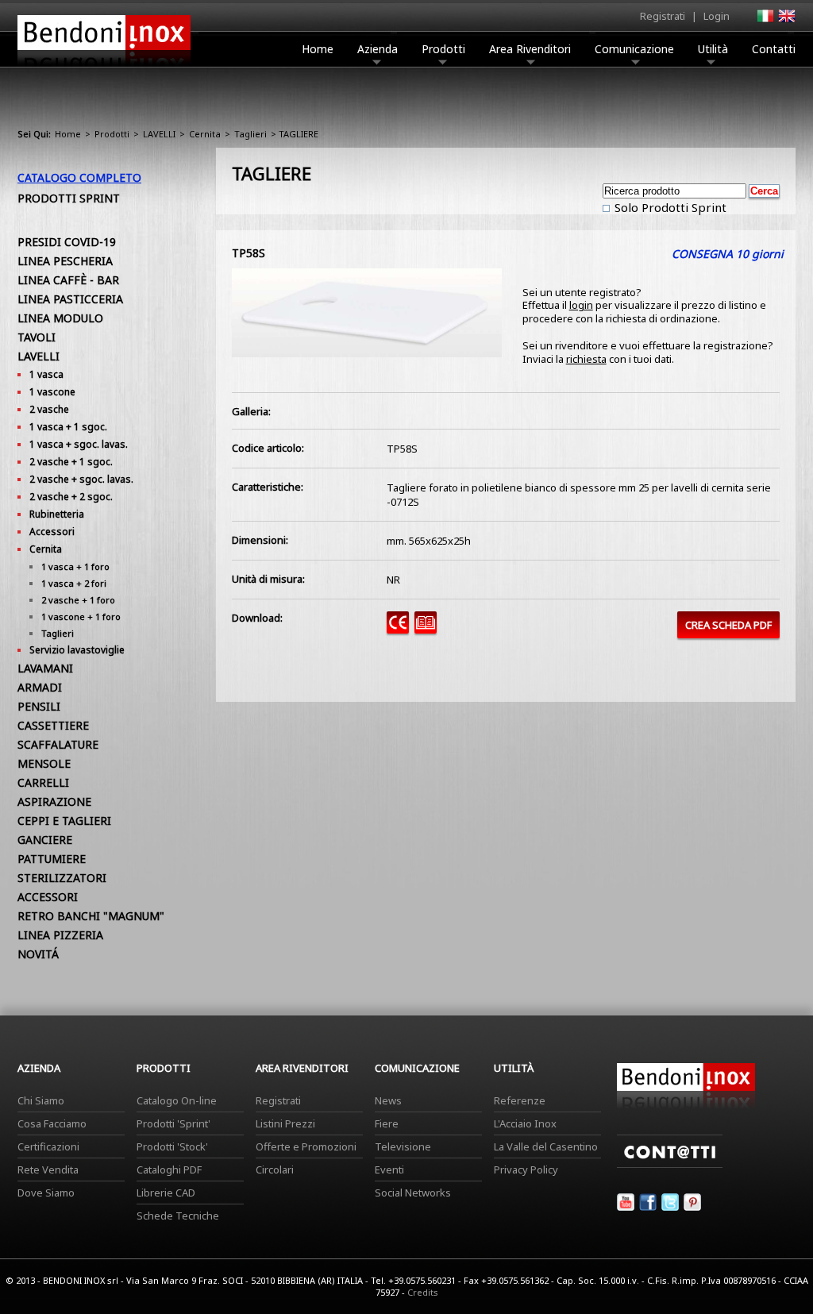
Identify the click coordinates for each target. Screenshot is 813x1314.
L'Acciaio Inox (525, 1123)
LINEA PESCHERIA (65, 260)
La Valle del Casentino (546, 1146)
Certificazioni (48, 1146)
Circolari (275, 1169)
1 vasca (46, 374)
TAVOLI (36, 337)
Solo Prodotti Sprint (668, 207)
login (581, 305)
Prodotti (443, 48)
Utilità (713, 48)
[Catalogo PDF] (428, 629)
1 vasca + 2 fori (73, 583)
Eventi (389, 1169)
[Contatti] (669, 1164)
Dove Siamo (46, 1192)
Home (317, 48)
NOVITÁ (38, 953)
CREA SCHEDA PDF (728, 625)
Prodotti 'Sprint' (173, 1123)
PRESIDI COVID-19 (66, 241)
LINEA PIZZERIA (60, 934)
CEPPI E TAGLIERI (64, 820)
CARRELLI (43, 782)
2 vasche (49, 409)
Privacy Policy (526, 1169)
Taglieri (250, 134)
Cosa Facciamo (52, 1123)
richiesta (586, 359)
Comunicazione (634, 48)
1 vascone (52, 392)
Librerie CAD (166, 1192)
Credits (422, 1292)
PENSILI (38, 706)
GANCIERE (44, 839)
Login (716, 16)
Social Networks (413, 1192)
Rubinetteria (56, 514)
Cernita (205, 134)
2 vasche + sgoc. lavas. (81, 479)
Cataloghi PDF (169, 1169)
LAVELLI (159, 134)
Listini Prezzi (285, 1123)
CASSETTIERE (53, 725)
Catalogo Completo (79, 177)
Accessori (52, 531)
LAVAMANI (45, 668)
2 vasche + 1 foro (78, 600)
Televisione (403, 1146)
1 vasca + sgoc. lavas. (78, 444)
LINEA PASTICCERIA (70, 298)
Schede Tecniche (178, 1215)
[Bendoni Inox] (104, 68)
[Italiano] (764, 20)
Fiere (387, 1123)
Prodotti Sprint (68, 198)
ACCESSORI (47, 896)
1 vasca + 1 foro (75, 566)
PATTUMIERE (51, 858)
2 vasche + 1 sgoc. (71, 461)
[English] (786, 20)
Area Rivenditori (530, 48)
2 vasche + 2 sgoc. (71, 496)
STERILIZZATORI (61, 877)
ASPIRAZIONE (54, 801)
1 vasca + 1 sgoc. (68, 427)
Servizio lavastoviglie (77, 650)
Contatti (774, 48)
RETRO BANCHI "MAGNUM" (90, 915)
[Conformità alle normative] (400, 629)
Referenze (519, 1100)
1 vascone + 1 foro (81, 616)
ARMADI (39, 687)
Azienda (377, 48)
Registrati (662, 16)
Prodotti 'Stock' (172, 1146)
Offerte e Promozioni (306, 1146)
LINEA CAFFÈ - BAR (68, 279)
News (388, 1100)
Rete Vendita (48, 1169)
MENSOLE (44, 763)
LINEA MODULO (60, 318)
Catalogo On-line (177, 1100)
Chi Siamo (40, 1100)
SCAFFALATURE (57, 744)
